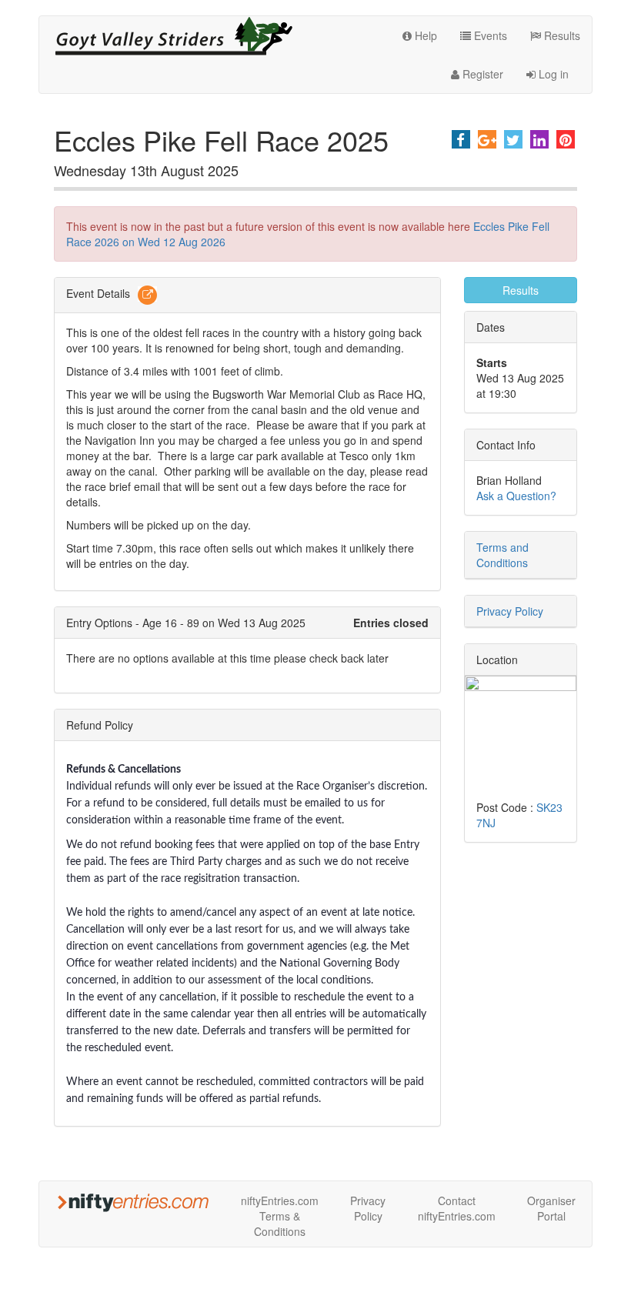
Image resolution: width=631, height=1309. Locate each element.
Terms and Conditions (502, 554)
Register (481, 74)
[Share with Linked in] (539, 139)
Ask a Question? (516, 495)
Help (424, 35)
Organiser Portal (551, 1208)
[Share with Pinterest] (565, 139)
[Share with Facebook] (461, 139)
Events (489, 35)
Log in (552, 74)
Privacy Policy (509, 611)
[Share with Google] (487, 139)
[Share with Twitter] (513, 139)
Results (560, 35)
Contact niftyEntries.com (457, 1208)
